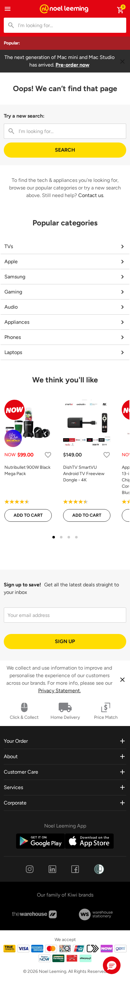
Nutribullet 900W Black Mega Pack (27, 470)
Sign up (65, 641)
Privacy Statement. (59, 691)
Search (65, 150)
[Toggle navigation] (7, 9)
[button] (112, 965)
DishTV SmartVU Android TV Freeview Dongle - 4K (83, 474)
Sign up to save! (22, 585)
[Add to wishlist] (48, 455)
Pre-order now (72, 65)
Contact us (90, 195)
